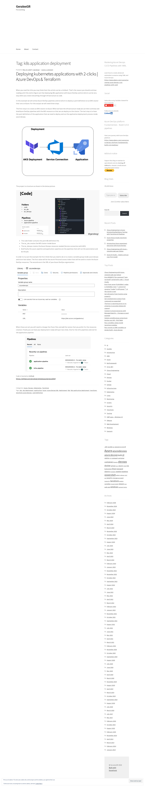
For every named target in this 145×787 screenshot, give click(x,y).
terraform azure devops (24, 393)
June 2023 (110, 549)
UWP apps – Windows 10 (115, 417)
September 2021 (112, 621)
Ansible (109, 349)
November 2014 (112, 735)
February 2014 (111, 746)
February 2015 (111, 732)
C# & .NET (110, 367)
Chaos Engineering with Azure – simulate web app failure (117, 250)
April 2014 (110, 739)
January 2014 (111, 750)
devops (122, 461)
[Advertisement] (72, 29)
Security (109, 406)
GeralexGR (23, 6)
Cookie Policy (38, 783)
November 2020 (112, 650)
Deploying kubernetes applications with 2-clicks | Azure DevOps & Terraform (57, 76)
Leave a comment (47, 70)
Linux (108, 395)
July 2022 (110, 589)
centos (106, 458)
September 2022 (112, 581)
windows (114, 487)
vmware (121, 484)
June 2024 (110, 517)
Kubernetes (37, 388)
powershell (110, 474)
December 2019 (112, 682)
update (121, 481)
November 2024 (112, 506)
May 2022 (110, 596)
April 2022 (110, 599)
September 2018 (112, 700)
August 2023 (111, 542)
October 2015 (111, 725)
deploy (116, 462)
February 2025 (111, 503)
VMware (109, 420)
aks (21, 390)
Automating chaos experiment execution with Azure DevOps (117, 244)
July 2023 (110, 546)
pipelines (125, 472)
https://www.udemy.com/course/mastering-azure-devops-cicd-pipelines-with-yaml (116, 82)
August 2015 (111, 728)
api (114, 447)
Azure (25, 388)
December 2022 (112, 571)
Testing (109, 413)
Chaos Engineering (113, 370)
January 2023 (111, 567)
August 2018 (111, 703)
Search (106, 210)
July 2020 (110, 664)
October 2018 (111, 696)
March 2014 (110, 743)
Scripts (109, 403)
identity (121, 466)
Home (18, 49)
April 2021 (110, 639)
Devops (30, 388)
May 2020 (110, 671)
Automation (111, 352)
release (122, 475)
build (120, 455)
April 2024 (110, 524)
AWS (108, 356)
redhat (118, 475)
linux (114, 469)
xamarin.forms (123, 487)
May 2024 (110, 521)
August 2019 (111, 685)
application (38, 390)
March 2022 (110, 603)
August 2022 (111, 585)
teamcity (107, 481)
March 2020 (110, 678)
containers (109, 462)
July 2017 (110, 714)
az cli (124, 447)
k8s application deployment (80, 390)
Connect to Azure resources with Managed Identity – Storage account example (116, 313)
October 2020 (111, 653)
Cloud (109, 374)
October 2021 (111, 617)
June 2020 (110, 667)
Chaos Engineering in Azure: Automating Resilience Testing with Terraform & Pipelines (117, 232)
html (117, 466)
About (26, 49)
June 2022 (110, 592)
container (121, 458)
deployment (63, 390)
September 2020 (112, 657)
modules (113, 471)
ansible (110, 447)
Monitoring (110, 399)
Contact (35, 49)
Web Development (113, 424)
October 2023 (111, 535)
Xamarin (109, 431)
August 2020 (111, 660)
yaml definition (37, 393)
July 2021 (110, 628)
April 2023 (110, 556)
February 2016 (111, 721)
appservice (118, 447)
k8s (69, 390)
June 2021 (110, 632)
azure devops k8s (52, 390)
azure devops (111, 455)
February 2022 (111, 607)
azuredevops (119, 451)
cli (110, 458)
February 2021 (111, 646)
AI (107, 345)
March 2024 (110, 528)
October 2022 (111, 578)
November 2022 (112, 574)
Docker (109, 381)
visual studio (114, 484)
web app (107, 487)
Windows (110, 428)
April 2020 (110, 675)
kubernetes (108, 469)
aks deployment (28, 390)
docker (107, 465)
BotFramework (111, 363)
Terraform (45, 388)
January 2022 (111, 610)
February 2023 (111, 564)
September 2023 (112, 538)
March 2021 (110, 642)
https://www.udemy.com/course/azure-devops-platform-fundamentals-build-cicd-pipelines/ (116, 142)
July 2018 (110, 707)
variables (107, 484)
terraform (93, 390)
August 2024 (111, 513)
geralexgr (36, 70)
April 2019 (110, 689)
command (114, 458)
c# (123, 455)
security (109, 478)
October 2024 (111, 510)
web (125, 484)
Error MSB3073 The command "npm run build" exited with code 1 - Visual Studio (116, 279)
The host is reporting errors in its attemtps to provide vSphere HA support (115, 306)
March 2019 (110, 692)
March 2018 (110, 710)
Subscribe (123, 195)
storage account (118, 478)
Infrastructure (111, 388)
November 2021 (112, 614)
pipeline (118, 472)
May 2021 (110, 635)
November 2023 (112, 531)
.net (105, 447)
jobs (125, 466)
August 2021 (111, 624)
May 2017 (110, 718)
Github (109, 385)
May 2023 (110, 553)
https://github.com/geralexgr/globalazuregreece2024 (35, 379)
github (113, 466)
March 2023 (110, 560)
